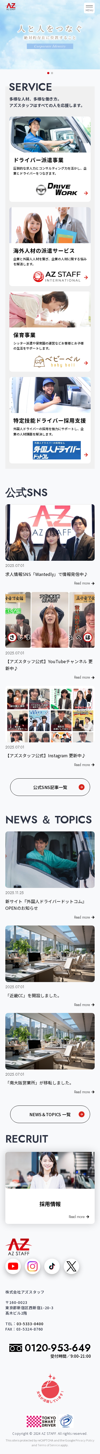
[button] (48, 73)
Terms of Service (49, 1445)
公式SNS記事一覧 (50, 787)
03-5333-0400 (30, 1323)
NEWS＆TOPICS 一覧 (50, 1114)
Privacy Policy (84, 1440)
